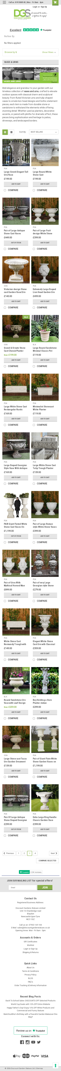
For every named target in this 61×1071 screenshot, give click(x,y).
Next (53, 853)
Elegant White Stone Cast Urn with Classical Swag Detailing (44, 644)
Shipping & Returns (31, 952)
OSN (6, 286)
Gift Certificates (30, 942)
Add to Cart (16, 184)
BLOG (30, 978)
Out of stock (16, 243)
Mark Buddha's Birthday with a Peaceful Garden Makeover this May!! (30, 1015)
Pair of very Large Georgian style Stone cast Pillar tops (43, 585)
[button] (30, 52)
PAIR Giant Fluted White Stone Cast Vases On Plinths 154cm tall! (15, 527)
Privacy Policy (30, 975)
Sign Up (44, 7)
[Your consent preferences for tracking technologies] (55, 1066)
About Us (30, 968)
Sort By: (22, 132)
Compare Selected (47, 861)
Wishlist (30, 945)
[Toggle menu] (4, 4)
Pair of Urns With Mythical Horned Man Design (14, 585)
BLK (34, 345)
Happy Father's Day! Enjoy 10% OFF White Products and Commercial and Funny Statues (30, 1009)
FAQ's (30, 982)
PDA (5, 169)
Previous (10, 853)
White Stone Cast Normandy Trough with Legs (15, 644)
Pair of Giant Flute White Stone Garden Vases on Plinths (45, 761)
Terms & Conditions (30, 971)
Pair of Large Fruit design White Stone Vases (42, 233)
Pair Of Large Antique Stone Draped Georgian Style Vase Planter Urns (15, 820)
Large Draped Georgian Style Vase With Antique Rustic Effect (15, 468)
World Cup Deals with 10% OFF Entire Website (30, 1004)
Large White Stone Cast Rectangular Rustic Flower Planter (15, 409)
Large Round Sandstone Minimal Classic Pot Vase (45, 351)
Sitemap (39, 1068)
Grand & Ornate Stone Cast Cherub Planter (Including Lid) (14, 351)
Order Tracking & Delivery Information (30, 985)
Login (35, 7)
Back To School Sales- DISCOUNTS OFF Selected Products (31, 1001)
